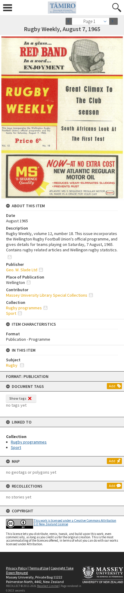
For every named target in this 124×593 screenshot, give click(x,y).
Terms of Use (38, 568)
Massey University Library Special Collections (46, 295)
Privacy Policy (16, 568)
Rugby (12, 365)
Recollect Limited (48, 586)
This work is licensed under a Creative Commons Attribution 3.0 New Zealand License (75, 522)
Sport (16, 447)
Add (112, 386)
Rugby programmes (29, 442)
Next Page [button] (113, 21)
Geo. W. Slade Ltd (21, 269)
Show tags (17, 398)
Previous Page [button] (70, 21)
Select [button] (106, 21)
